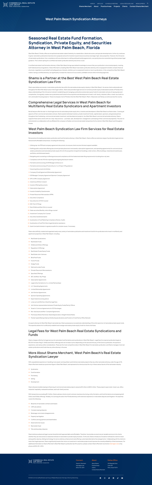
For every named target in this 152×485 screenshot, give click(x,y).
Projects (117, 6)
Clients (124, 6)
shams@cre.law (114, 444)
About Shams (95, 463)
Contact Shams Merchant (139, 6)
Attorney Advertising (72, 477)
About (96, 6)
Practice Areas (106, 6)
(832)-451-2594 (80, 467)
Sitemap (64, 477)
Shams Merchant (85, 6)
